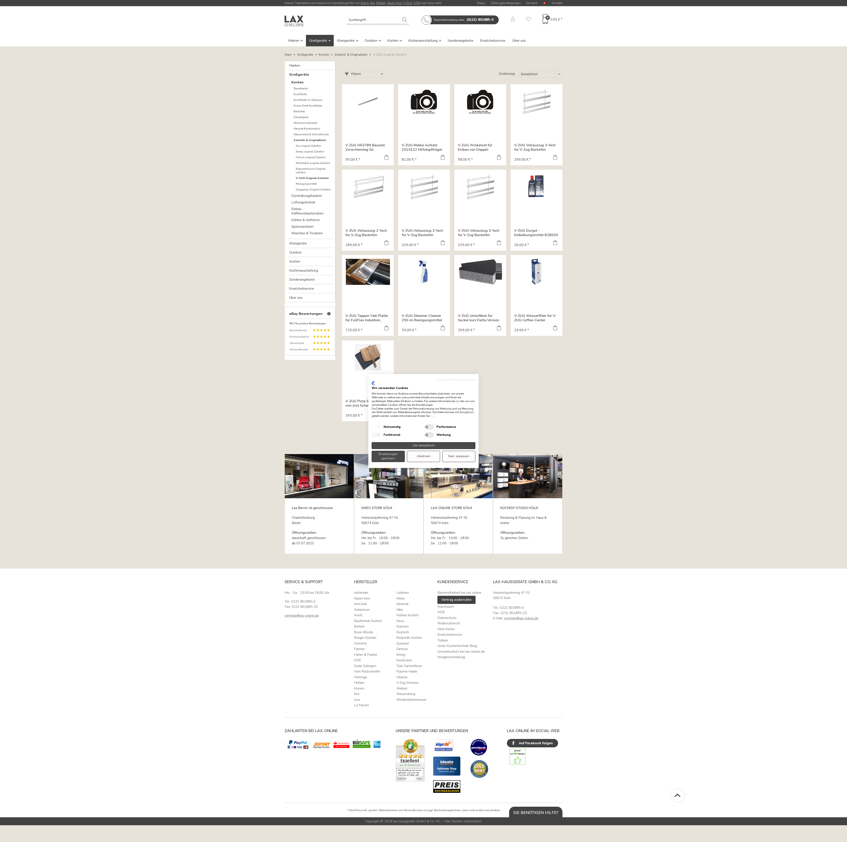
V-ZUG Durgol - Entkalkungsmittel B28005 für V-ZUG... (536, 232)
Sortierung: (507, 73)
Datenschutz (446, 618)
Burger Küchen (365, 637)
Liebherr (402, 592)
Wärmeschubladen (305, 123)
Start (288, 55)
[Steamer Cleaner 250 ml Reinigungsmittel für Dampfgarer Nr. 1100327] (424, 272)
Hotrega (360, 677)
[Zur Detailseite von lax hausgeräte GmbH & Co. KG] (479, 769)
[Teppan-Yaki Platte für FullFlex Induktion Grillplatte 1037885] (367, 272)
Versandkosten (413, 810)
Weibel (401, 688)
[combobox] (378, 19)
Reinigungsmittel (306, 184)
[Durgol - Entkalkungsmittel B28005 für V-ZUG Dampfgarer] (536, 186)
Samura (402, 649)
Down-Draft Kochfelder (308, 105)
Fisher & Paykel (365, 654)
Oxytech (402, 632)
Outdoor (371, 40)
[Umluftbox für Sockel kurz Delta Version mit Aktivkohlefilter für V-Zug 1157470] (480, 272)
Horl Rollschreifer (367, 671)
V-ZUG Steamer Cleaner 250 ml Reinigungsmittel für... (422, 318)
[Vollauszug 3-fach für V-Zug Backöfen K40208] (480, 186)
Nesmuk (402, 604)
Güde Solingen (365, 666)
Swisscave (404, 660)
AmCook (360, 604)
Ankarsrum (362, 609)
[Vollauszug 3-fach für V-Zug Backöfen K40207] (424, 186)
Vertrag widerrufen (456, 600)
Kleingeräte (346, 40)
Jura (357, 699)
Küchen (393, 40)
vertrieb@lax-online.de (302, 615)
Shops (481, 3)
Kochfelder (300, 94)
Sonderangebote (460, 40)
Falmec (359, 649)
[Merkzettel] (528, 19)
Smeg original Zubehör (310, 151)
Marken (294, 40)
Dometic (360, 643)
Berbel (381, 3)
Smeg (365, 3)
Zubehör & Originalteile (310, 140)
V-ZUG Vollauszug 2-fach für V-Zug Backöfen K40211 (366, 232)
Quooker (402, 643)
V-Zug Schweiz (407, 682)
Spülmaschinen (302, 226)
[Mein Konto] (512, 19)
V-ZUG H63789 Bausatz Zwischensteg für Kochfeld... (365, 147)
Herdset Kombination (307, 128)
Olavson (402, 626)
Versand (531, 3)
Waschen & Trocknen (307, 233)
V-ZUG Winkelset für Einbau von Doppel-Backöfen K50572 (475, 147)
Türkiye (442, 640)
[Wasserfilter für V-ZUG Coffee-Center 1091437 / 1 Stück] (536, 272)
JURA (417, 3)
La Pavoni (361, 705)
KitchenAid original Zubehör (313, 163)
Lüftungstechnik (303, 202)
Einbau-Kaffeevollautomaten (307, 211)
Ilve (372, 3)
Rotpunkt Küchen (409, 637)
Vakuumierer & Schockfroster (311, 134)
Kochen (297, 82)
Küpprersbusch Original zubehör (311, 170)
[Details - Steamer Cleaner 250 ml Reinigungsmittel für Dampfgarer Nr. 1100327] (442, 328)
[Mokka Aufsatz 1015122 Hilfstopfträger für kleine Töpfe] (424, 101)
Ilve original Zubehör (308, 146)
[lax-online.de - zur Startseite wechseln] (294, 20)
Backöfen (299, 111)
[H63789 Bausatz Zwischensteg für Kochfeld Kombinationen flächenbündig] (367, 101)
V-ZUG (407, 3)
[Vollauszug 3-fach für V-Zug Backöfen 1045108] (536, 101)
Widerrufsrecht (448, 623)
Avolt (358, 615)
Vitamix (402, 677)
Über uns (519, 40)
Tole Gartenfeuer (409, 666)
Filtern (355, 73)
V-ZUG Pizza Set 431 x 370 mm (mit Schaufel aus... (367, 403)
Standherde (301, 88)
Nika (399, 609)
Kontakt (557, 3)
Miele (400, 598)
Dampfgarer (301, 117)
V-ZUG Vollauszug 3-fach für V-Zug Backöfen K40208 (478, 232)
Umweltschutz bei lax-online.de (461, 651)
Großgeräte (318, 40)
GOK (357, 660)
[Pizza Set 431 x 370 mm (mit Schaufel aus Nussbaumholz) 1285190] (367, 357)
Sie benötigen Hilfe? (535, 812)
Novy (400, 621)
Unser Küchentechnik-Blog (457, 646)
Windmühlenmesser (411, 699)
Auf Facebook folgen (535, 743)
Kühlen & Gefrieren (305, 220)
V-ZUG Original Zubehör (312, 178)
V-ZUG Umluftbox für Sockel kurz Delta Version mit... (478, 318)
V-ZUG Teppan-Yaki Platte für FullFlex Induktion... (366, 318)
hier (432, 416)
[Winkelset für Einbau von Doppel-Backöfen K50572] (480, 101)
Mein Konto (446, 629)
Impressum (445, 606)
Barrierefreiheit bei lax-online (459, 592)
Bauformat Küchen (368, 621)
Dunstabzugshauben (306, 196)
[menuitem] (378, 19)
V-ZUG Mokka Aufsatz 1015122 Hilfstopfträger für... (422, 147)
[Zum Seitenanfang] (677, 795)
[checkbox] (376, 427)
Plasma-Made (406, 671)
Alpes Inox (362, 598)
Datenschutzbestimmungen (456, 380)
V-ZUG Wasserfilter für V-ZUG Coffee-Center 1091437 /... (535, 318)
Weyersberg (405, 694)
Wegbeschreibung (451, 657)
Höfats (359, 682)
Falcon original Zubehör (311, 157)
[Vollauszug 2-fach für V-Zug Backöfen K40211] (367, 186)
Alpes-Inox (394, 3)
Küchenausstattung (423, 40)
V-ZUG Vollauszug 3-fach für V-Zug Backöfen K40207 (422, 232)
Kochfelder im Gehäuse (308, 100)
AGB (441, 612)
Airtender (361, 592)
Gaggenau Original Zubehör (313, 189)
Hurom (359, 688)
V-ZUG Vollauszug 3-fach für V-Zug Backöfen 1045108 (535, 147)
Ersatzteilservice (492, 40)
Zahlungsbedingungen (506, 3)
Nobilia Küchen (407, 615)
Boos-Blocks (363, 632)
